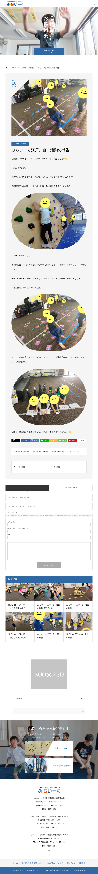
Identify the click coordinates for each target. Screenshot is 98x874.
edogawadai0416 (60, 451)
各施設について (38, 863)
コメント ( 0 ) (27, 487)
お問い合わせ (71, 863)
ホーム (15, 863)
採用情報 (82, 863)
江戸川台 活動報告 (20, 144)
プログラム (50, 863)
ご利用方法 (25, 863)
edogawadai (25, 451)
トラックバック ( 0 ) (71, 487)
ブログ (60, 863)
